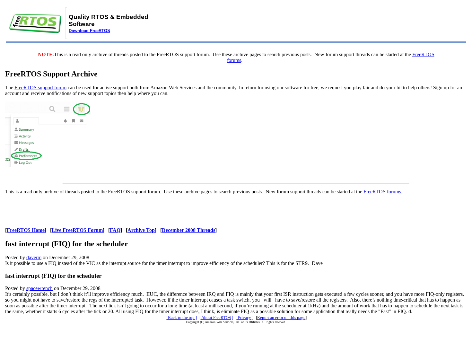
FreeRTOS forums (382, 191)
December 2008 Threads (188, 230)
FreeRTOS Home (26, 230)
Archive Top (141, 230)
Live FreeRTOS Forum (77, 230)
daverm (33, 257)
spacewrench (39, 288)
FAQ (115, 230)
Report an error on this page (281, 317)
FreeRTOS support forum (40, 87)
